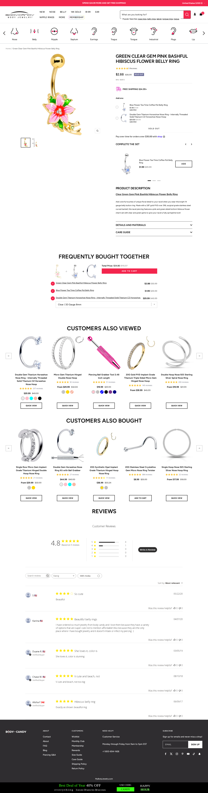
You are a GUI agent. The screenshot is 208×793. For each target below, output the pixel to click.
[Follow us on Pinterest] (182, 754)
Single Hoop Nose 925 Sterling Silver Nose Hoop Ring (177, 469)
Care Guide (77, 759)
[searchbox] (35, 575)
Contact (47, 736)
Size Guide (77, 755)
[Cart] (201, 15)
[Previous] (4, 33)
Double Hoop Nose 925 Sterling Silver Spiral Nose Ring (176, 376)
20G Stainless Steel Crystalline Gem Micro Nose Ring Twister (140, 469)
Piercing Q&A (49, 755)
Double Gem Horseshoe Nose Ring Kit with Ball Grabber (67, 469)
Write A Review (147, 549)
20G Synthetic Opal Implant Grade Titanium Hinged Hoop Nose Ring (104, 470)
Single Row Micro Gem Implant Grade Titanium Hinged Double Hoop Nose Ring (31, 470)
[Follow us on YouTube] (188, 754)
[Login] (195, 14)
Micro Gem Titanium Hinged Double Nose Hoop (68, 376)
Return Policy (78, 768)
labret (159, 19)
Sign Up (195, 744)
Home (8, 49)
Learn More (133, 110)
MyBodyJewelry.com (104, 779)
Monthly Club (78, 741)
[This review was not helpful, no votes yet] (180, 608)
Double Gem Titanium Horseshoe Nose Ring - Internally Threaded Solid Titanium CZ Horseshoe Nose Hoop (31, 379)
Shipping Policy (79, 764)
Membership (78, 746)
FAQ (45, 746)
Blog (45, 750)
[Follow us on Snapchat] (199, 754)
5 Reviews (132, 68)
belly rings (151, 19)
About (46, 741)
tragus (176, 19)
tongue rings (167, 19)
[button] (9, 356)
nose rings (142, 19)
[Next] (203, 33)
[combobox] (64, 575)
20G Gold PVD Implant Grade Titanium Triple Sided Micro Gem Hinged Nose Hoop (140, 377)
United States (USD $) (192, 3)
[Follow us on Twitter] (171, 754)
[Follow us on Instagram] (177, 754)
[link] (22, 398)
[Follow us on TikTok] (194, 754)
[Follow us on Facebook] (165, 754)
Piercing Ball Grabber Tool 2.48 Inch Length (104, 376)
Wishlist (75, 736)
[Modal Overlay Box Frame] (104, 787)
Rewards (76, 750)
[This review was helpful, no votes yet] (175, 608)
